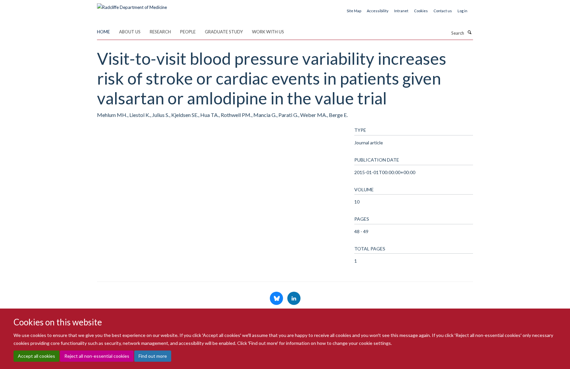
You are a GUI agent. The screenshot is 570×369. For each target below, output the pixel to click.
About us (130, 31)
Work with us (268, 31)
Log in (462, 11)
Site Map (354, 11)
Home (103, 31)
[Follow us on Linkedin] (294, 298)
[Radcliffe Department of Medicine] (132, 5)
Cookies (421, 11)
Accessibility (378, 11)
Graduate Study (224, 31)
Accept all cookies (36, 356)
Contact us (442, 11)
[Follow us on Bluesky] (277, 298)
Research (160, 31)
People (188, 31)
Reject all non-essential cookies (96, 356)
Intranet (401, 11)
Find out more (153, 356)
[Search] (469, 32)
